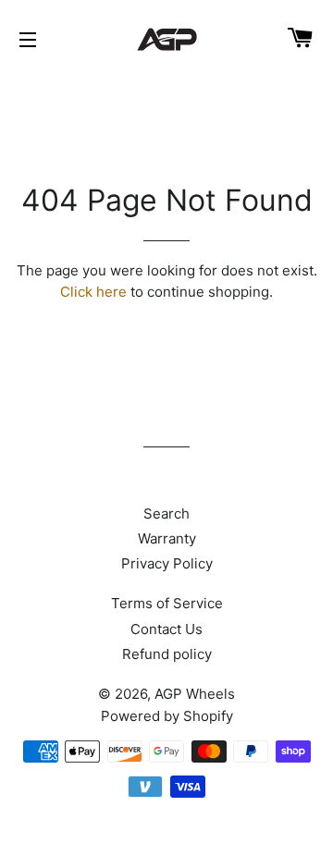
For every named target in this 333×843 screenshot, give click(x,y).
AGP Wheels (194, 693)
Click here (93, 291)
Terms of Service (167, 603)
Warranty (167, 538)
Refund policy (167, 654)
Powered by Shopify (167, 716)
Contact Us (166, 629)
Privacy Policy (167, 563)
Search (166, 513)
